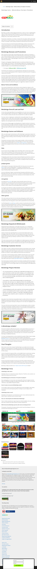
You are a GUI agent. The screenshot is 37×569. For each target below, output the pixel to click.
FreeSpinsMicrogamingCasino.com (13, 473)
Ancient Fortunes (5, 533)
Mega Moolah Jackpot (6, 518)
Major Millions (4, 548)
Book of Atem (4, 531)
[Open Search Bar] (31, 1)
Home (4, 6)
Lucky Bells (4, 547)
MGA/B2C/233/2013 (5, 338)
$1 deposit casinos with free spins (21, 365)
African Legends (5, 530)
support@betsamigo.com (18, 258)
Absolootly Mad (5, 519)
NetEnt (18, 142)
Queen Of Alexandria (6, 555)
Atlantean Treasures (5, 528)
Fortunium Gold (5, 527)
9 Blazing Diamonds (5, 558)
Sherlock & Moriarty (5, 557)
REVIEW (4, 460)
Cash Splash (4, 551)
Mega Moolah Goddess (6, 545)
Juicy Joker (4, 524)
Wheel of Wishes (5, 522)
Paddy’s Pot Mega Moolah (6, 539)
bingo (14, 203)
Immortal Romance (5, 525)
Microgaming (23, 142)
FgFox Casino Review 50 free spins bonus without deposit (13, 461)
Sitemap (3, 483)
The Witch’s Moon (5, 544)
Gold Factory (4, 552)
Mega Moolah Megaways (6, 536)
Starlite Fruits (4, 554)
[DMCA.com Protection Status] (5, 515)
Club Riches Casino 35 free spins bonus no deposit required (14, 463)
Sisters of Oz (4, 542)
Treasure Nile (4, 549)
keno (10, 203)
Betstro (2, 167)
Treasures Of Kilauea (6, 537)
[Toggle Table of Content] (11, 26)
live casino (9, 181)
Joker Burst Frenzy (5, 534)
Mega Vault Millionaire (6, 521)
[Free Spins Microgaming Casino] (1, 1)
